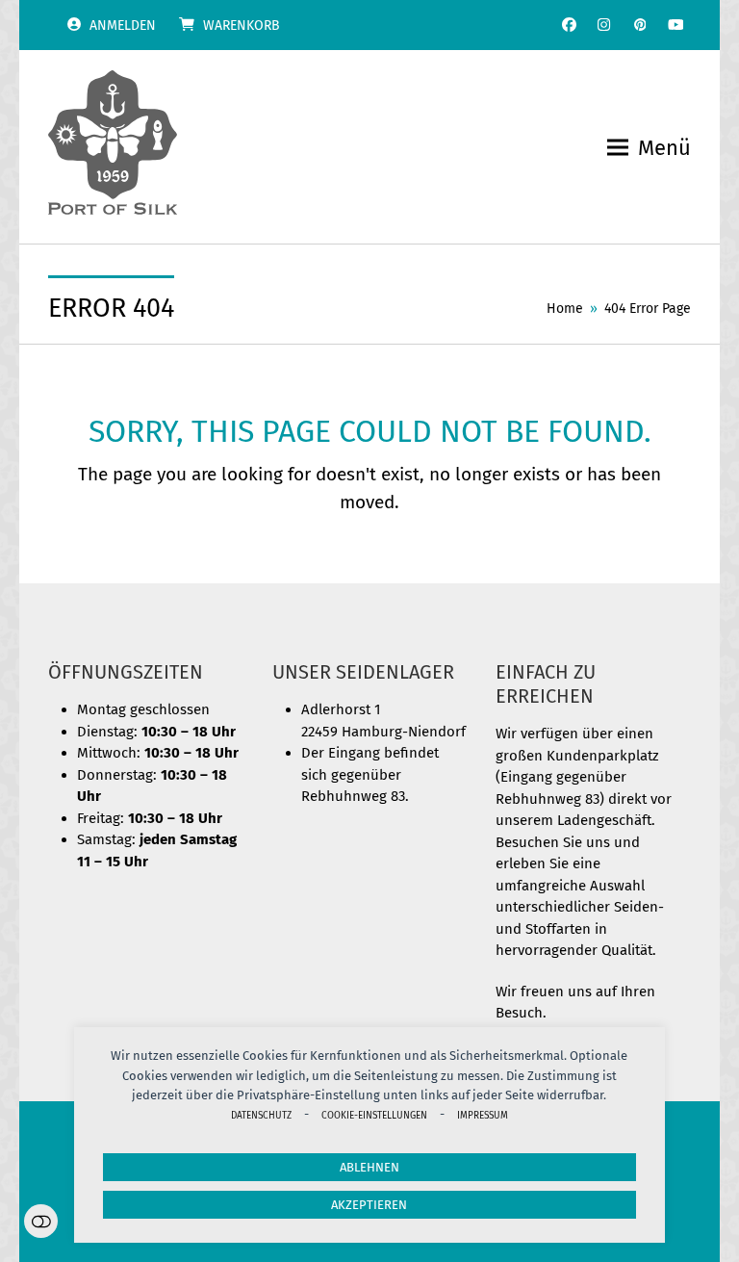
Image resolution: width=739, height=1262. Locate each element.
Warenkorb (241, 25)
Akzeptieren (369, 1205)
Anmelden (122, 25)
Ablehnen (369, 1167)
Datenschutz (261, 1115)
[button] (649, 148)
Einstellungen (41, 1221)
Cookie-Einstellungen (374, 1115)
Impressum (482, 1115)
